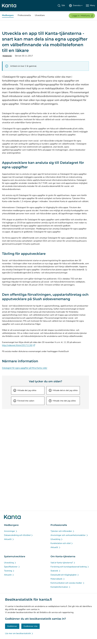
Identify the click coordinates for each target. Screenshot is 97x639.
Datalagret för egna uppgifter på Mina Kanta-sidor (24, 368)
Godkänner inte (30, 626)
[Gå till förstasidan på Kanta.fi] (12, 517)
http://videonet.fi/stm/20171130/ (18, 345)
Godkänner (12, 626)
